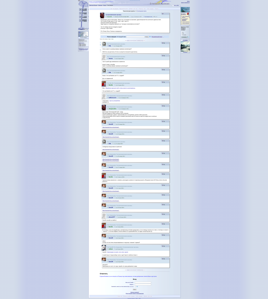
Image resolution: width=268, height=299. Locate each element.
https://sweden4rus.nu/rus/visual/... (110, 127)
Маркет (85, 13)
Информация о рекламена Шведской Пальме (83, 49)
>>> (144, 40)
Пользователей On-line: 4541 (135, 0)
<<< (126, 40)
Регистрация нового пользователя (135, 293)
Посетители (84, 10)
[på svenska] (79, 0)
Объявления (84, 17)
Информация (84, 20)
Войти (188, 1)
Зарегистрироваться (185, 2)
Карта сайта (176, 5)
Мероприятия (84, 9)
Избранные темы (142, 8)
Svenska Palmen (82, 29)
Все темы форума (114, 8)
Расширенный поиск (157, 36)
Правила (156, 8)
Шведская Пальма (93, 5)
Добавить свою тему (133, 8)
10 (141, 40)
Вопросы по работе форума (129, 296)
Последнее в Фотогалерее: (185, 40)
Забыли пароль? (134, 292)
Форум (104, 5)
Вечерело (185, 52)
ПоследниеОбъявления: (183, 14)
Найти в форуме (150, 8)
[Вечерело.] (185, 51)
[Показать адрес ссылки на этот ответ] (164, 43)
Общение (100, 5)
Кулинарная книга (141, 11)
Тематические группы (123, 8)
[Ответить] (162, 14)
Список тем (119, 296)
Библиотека (84, 19)
